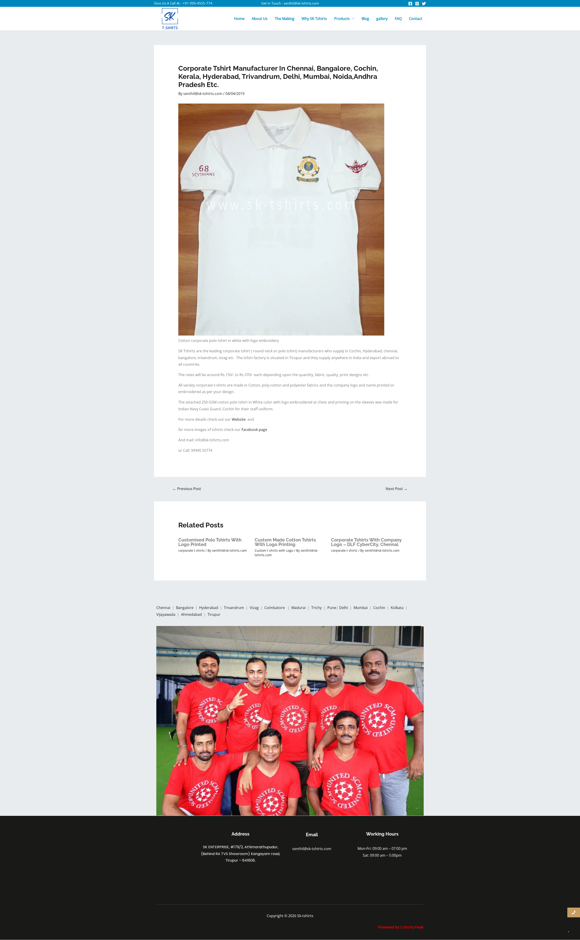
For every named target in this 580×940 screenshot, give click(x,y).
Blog (365, 18)
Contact (415, 18)
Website (239, 419)
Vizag (255, 607)
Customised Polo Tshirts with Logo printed (210, 542)
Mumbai (361, 607)
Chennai (163, 607)
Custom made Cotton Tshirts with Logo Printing (285, 542)
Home (239, 18)
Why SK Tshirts (314, 18)
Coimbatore (275, 607)
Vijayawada (166, 614)
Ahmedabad (192, 614)
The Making (284, 18)
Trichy (317, 607)
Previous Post (186, 488)
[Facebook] (410, 4)
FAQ (398, 18)
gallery (382, 18)
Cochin (379, 607)
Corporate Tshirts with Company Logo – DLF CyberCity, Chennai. (366, 542)
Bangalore (184, 607)
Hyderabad (209, 607)
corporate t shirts (191, 550)
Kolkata (397, 607)
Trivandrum (234, 607)
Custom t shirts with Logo (274, 550)
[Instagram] (417, 4)
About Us (260, 18)
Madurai (299, 607)
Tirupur (214, 614)
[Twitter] (424, 4)
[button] (567, 927)
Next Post (397, 488)
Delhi (344, 607)
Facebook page (255, 429)
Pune (331, 607)
